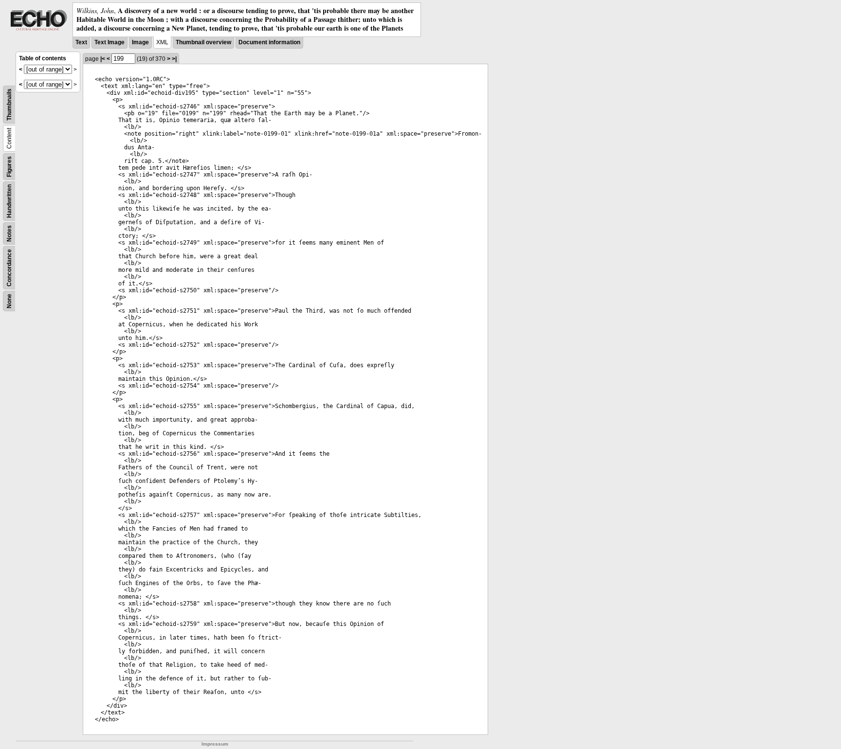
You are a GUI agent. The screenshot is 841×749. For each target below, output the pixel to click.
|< (102, 58)
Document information (269, 42)
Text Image (109, 42)
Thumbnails (9, 105)
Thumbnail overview (203, 42)
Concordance (9, 267)
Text (81, 42)
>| (174, 58)
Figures (9, 166)
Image (140, 42)
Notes (9, 233)
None (9, 301)
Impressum (214, 744)
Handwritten (9, 201)
